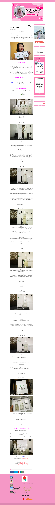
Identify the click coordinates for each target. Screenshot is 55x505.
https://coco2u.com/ (23, 462)
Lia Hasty (11, 29)
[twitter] (37, 109)
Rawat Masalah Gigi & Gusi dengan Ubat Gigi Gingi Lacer (17, 484)
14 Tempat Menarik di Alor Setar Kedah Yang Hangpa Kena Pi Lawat (16, 477)
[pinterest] (37, 113)
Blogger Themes (23, 503)
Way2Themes (15, 503)
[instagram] (43, 107)
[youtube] (43, 109)
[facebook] (37, 107)
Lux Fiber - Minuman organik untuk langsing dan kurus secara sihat (16, 481)
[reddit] (37, 111)
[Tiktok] (37, 115)
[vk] (43, 113)
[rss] (43, 111)
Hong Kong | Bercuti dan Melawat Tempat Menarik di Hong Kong (16, 492)
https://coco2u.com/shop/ (25, 458)
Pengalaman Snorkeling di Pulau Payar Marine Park (16, 488)
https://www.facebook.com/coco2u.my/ (23, 463)
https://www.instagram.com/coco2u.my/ (23, 464)
